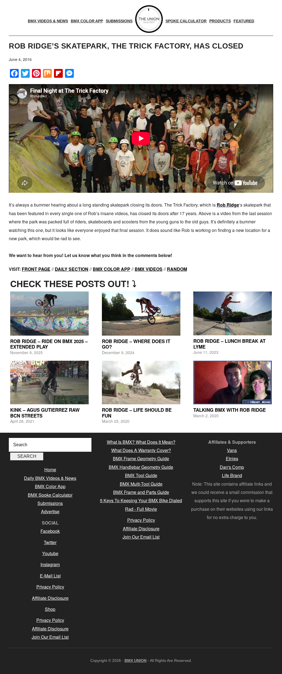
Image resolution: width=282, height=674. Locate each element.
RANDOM (177, 269)
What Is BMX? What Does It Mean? (141, 442)
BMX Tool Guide (141, 475)
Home (50, 469)
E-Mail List (50, 576)
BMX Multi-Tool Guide (141, 484)
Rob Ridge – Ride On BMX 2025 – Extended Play (49, 344)
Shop (50, 609)
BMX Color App (50, 486)
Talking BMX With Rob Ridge (229, 409)
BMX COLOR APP (111, 269)
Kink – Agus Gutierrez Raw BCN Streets (45, 412)
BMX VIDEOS (148, 269)
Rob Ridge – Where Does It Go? (136, 344)
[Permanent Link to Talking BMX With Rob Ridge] (232, 382)
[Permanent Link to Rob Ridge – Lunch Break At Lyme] (232, 313)
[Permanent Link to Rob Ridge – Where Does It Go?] (141, 313)
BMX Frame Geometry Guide (141, 458)
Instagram (50, 564)
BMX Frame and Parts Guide (141, 492)
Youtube (50, 553)
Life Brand (232, 475)
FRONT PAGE (36, 269)
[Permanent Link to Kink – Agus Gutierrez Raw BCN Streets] (49, 382)
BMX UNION (135, 660)
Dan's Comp (232, 467)
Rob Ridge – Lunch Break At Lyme (229, 344)
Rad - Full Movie (141, 509)
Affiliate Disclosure (50, 598)
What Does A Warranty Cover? (141, 450)
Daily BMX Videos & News (50, 478)
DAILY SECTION (71, 269)
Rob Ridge (228, 205)
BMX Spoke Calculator (50, 495)
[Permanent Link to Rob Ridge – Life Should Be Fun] (141, 382)
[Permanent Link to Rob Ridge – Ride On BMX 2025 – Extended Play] (49, 313)
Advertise (50, 511)
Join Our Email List (50, 637)
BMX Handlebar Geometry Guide (141, 467)
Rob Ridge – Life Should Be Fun (137, 412)
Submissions (50, 503)
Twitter (50, 542)
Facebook (50, 531)
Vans (232, 450)
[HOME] (149, 19)
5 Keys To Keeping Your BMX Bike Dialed (141, 500)
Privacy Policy (50, 587)
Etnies (232, 458)
